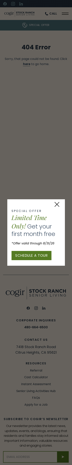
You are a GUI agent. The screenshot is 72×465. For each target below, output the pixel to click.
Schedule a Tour (31, 255)
